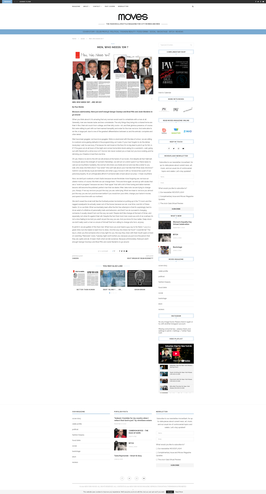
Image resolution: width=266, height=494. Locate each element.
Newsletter (123, 6)
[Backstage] (164, 250)
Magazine (76, 6)
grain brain (139, 289)
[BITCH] (164, 237)
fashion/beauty (164, 282)
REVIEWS (179, 32)
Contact (96, 6)
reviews (161, 309)
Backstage (177, 247)
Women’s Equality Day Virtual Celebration (182, 223)
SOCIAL (153, 32)
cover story (162, 266)
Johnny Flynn (25, 1)
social (83, 38)
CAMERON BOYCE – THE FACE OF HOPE (138, 432)
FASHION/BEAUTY (128, 32)
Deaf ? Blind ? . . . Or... (112, 289)
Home (74, 38)
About (85, 6)
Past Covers (110, 6)
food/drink (162, 287)
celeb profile (163, 271)
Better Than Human (86, 289)
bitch (160, 304)
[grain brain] (139, 278)
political (161, 276)
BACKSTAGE (162, 32)
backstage (162, 298)
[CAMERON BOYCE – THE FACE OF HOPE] (120, 434)
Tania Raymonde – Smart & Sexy (128, 456)
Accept (170, 492)
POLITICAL (114, 32)
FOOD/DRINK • (143, 32)
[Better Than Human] (85, 278)
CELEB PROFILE (102, 32)
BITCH (172, 32)
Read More (179, 492)
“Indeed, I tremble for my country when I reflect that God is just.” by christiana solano (133, 419)
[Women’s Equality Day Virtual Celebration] (164, 225)
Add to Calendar (164, 93)
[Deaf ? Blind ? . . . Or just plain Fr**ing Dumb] (112, 278)
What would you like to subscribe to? (172, 188)
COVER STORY (89, 32)
